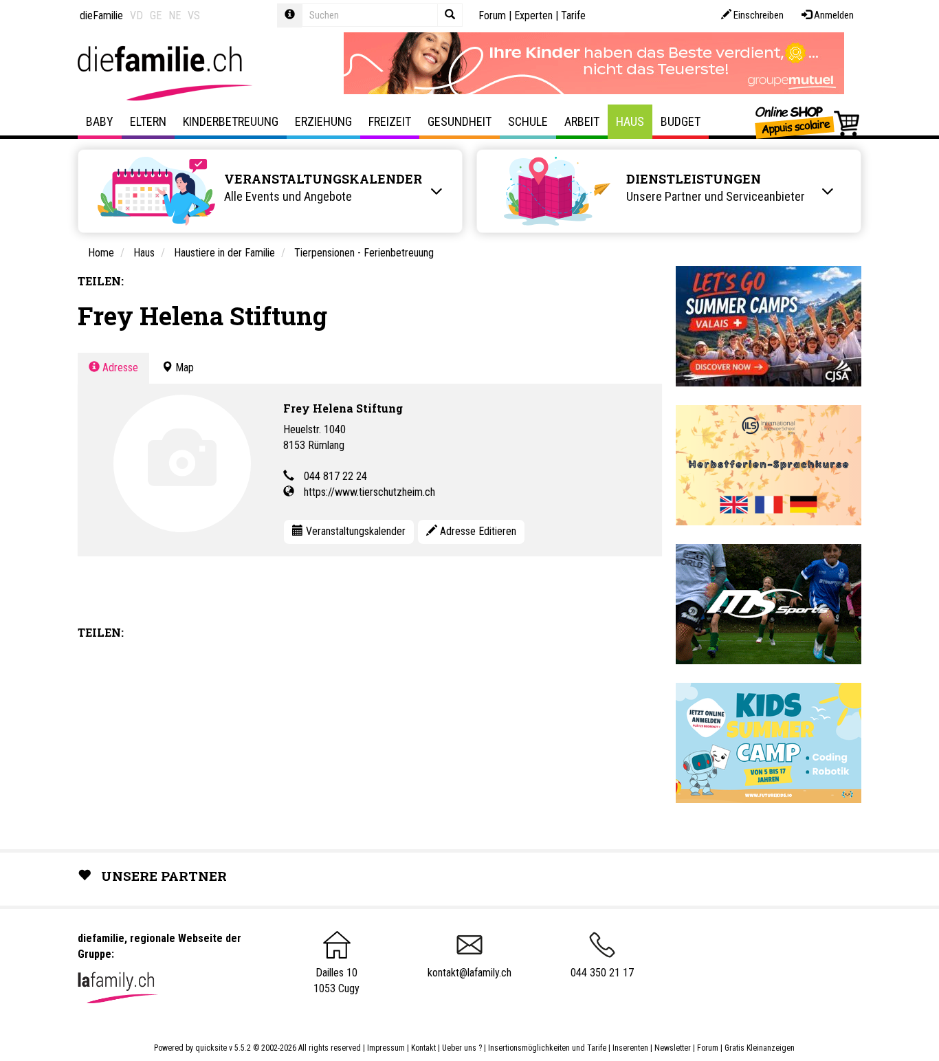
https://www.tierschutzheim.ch (369, 492)
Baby (99, 121)
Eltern (148, 121)
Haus (630, 121)
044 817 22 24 (335, 476)
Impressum (386, 1048)
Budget (680, 121)
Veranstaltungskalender (354, 531)
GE (156, 15)
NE (174, 15)
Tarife (573, 15)
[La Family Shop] (808, 122)
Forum (492, 15)
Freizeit (389, 121)
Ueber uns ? (462, 1048)
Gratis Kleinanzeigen (760, 1048)
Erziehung (323, 121)
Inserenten (631, 1048)
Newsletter (672, 1048)
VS (194, 15)
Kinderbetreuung (230, 121)
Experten (533, 15)
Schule (528, 121)
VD (136, 15)
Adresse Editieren (476, 531)
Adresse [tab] (119, 367)
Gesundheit (459, 121)
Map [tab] (183, 367)
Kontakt (423, 1048)
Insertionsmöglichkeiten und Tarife (547, 1048)
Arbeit (581, 121)
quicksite (211, 1048)
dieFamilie (101, 15)
